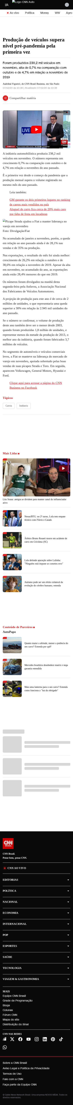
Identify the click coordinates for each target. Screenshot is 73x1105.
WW (57, 13)
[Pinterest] (53, 1039)
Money (44, 13)
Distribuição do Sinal (16, 1024)
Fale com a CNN (13, 1079)
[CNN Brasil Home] (30, 5)
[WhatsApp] (5, 1047)
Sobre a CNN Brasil (15, 1063)
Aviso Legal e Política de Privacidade (26, 1068)
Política (29, 13)
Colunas (8, 1010)
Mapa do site (11, 1020)
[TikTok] (61, 1039)
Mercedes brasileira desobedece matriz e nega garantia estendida (46, 667)
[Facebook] (20, 1039)
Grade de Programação (17, 1001)
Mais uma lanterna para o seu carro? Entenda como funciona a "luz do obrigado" (46, 689)
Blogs (6, 1005)
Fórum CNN (10, 1015)
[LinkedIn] (45, 1039)
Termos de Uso (12, 1074)
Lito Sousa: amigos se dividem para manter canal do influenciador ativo (34, 501)
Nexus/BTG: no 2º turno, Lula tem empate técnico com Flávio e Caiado (44, 518)
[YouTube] (28, 1039)
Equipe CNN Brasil (14, 996)
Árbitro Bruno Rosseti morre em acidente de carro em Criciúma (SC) (45, 540)
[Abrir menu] (7, 4)
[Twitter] (12, 1039)
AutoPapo (9, 632)
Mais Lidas (10, 453)
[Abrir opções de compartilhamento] (5, 98)
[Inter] (4, 1039)
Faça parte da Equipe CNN (19, 1085)
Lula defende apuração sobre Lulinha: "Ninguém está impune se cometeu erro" (43, 562)
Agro (69, 13)
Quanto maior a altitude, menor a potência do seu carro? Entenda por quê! (46, 645)
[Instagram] (37, 1039)
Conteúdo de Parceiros (18, 627)
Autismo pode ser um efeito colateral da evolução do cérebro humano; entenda (43, 584)
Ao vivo (14, 13)
